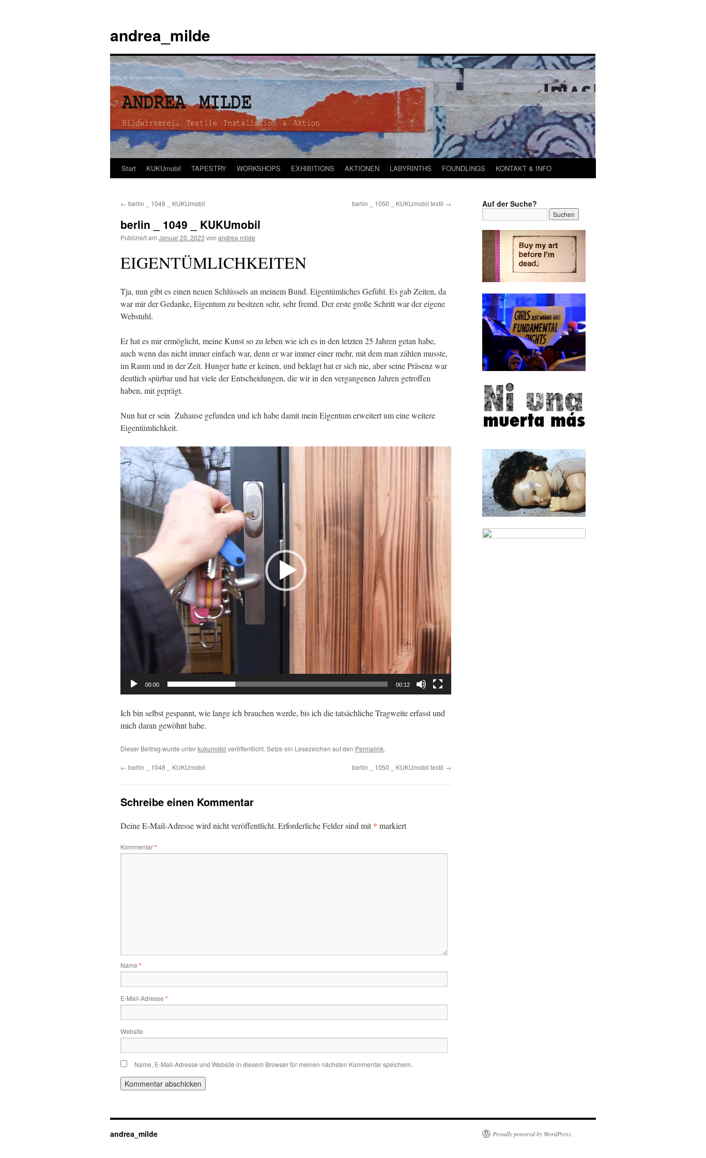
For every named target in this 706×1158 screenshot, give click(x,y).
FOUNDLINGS (463, 168)
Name (131, 965)
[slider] (277, 684)
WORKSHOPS (259, 168)
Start (128, 168)
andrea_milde (160, 35)
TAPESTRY (208, 168)
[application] (285, 570)
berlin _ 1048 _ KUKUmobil (162, 203)
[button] (285, 570)
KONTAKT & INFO (523, 168)
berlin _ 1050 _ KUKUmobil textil (401, 203)
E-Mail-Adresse (144, 998)
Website (131, 1031)
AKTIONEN (362, 168)
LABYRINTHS (411, 168)
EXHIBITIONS (312, 168)
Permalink (369, 748)
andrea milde (236, 237)
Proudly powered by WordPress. (533, 1134)
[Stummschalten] (421, 684)
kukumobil (211, 748)
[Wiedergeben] (134, 684)
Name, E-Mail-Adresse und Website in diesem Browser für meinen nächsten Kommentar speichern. (273, 1064)
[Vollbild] (438, 684)
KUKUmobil (163, 168)
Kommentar (138, 846)
